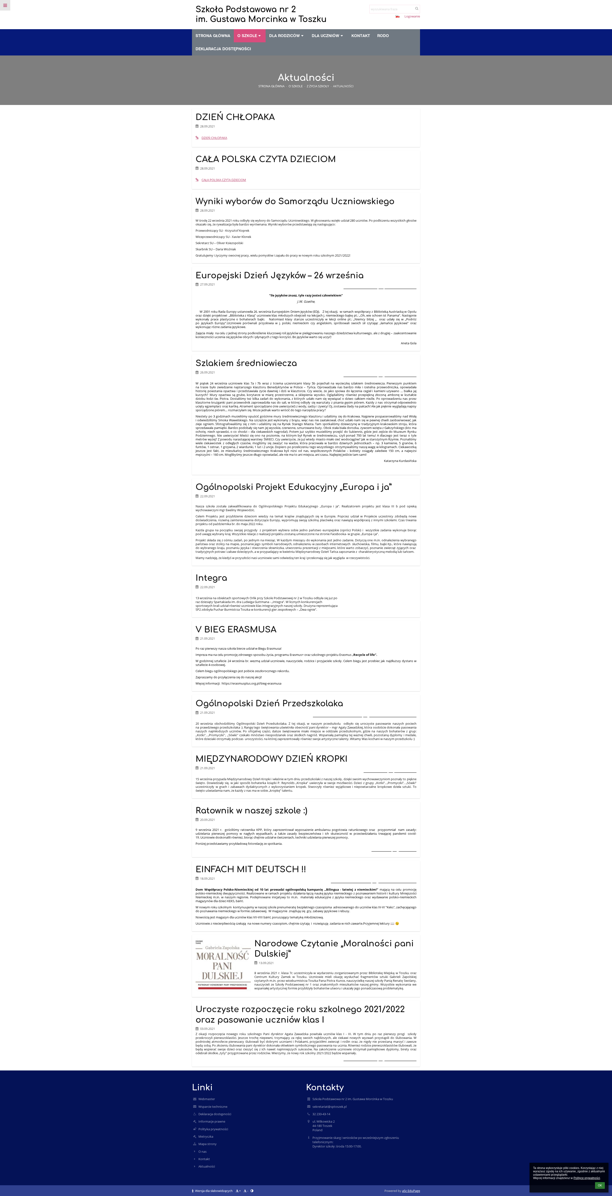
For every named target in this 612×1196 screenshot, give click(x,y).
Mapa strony (207, 1144)
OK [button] (600, 1185)
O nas (202, 1151)
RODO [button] (383, 35)
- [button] (383, 17)
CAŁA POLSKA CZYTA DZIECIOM (224, 180)
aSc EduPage (411, 1191)
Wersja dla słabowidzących (213, 1191)
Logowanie (412, 16)
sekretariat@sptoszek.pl (329, 1106)
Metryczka (205, 1136)
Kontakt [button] (360, 35)
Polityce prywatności (587, 1178)
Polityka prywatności (213, 1129)
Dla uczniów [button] (325, 35)
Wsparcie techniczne (212, 1106)
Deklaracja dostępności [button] (223, 48)
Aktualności (343, 86)
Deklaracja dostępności (214, 1114)
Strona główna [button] (213, 35)
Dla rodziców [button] (284, 35)
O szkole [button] (247, 35)
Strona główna (271, 86)
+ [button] (375, 17)
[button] (389, 16)
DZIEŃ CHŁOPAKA (214, 138)
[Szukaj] (417, 8)
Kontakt (204, 1159)
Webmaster (206, 1099)
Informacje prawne (211, 1121)
